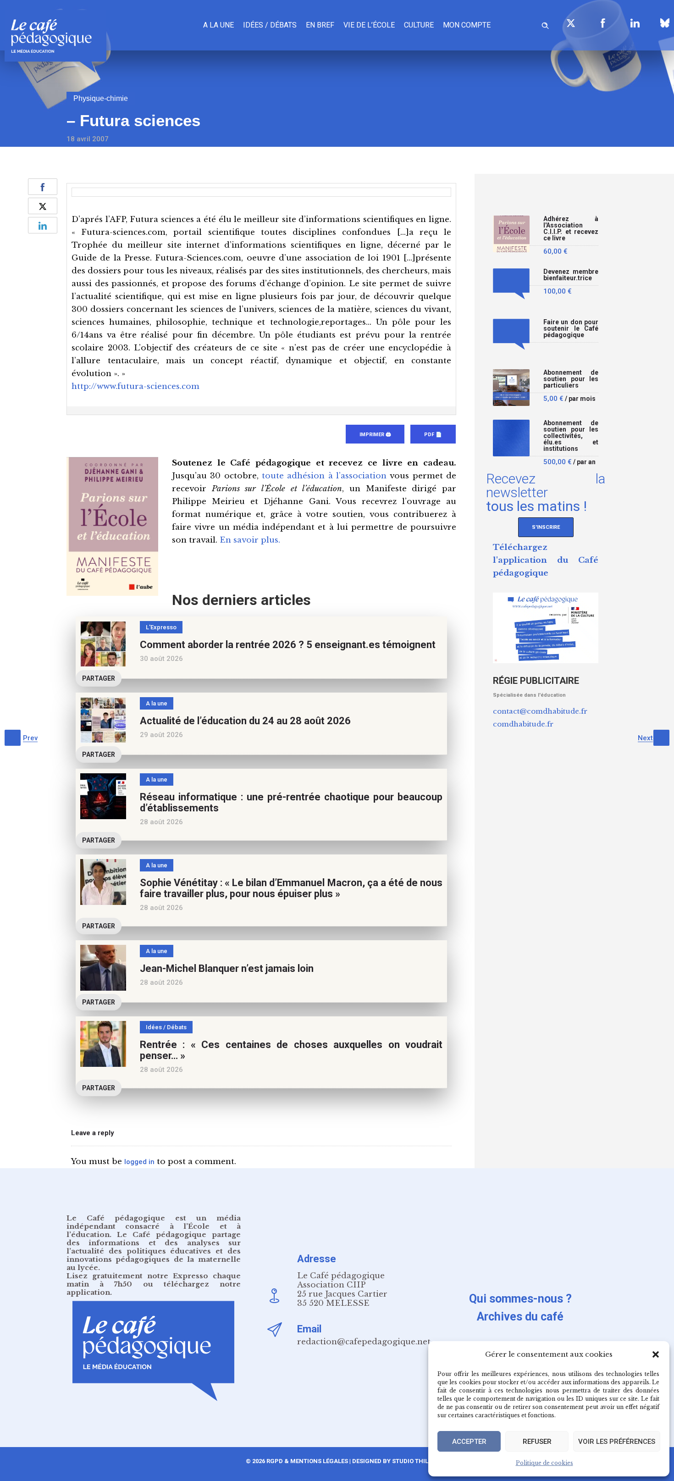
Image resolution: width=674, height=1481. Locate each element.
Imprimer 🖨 (375, 435)
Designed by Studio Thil (389, 1461)
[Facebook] (603, 23)
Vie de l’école (369, 25)
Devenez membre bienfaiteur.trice (570, 275)
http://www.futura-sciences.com (135, 386)
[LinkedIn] (635, 23)
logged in (139, 1162)
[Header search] (545, 24)
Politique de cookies (544, 1462)
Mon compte (467, 25)
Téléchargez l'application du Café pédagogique (545, 560)
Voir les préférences (616, 1441)
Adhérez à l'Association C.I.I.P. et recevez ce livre (570, 229)
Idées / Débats (270, 25)
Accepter (469, 1441)
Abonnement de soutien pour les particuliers (570, 379)
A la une (218, 25)
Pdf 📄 (433, 435)
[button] (655, 1354)
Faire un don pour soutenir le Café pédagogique (570, 328)
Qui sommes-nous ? (520, 1298)
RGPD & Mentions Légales (307, 1461)
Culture (419, 25)
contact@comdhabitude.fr (540, 711)
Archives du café (520, 1316)
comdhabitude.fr (523, 724)
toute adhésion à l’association (324, 476)
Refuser (537, 1441)
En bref (320, 25)
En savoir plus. (250, 540)
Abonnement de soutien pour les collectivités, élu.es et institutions (570, 436)
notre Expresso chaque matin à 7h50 (153, 1279)
